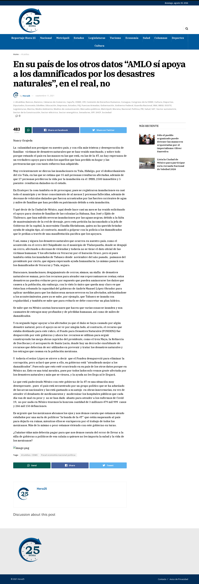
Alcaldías (25, 54)
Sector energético (68, 112)
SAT (153, 109)
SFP (93, 112)
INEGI (161, 105)
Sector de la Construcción (26, 112)
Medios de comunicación (66, 109)
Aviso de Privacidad (179, 579)
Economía (131, 37)
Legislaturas (96, 37)
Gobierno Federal (124, 105)
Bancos (29, 102)
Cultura (99, 45)
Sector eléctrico (49, 112)
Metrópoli (62, 37)
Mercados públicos (90, 109)
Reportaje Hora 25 (23, 37)
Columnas (160, 37)
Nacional (46, 37)
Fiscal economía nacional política (58, 455)
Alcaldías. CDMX (29, 455)
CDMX (78, 102)
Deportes (178, 37)
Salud (146, 37)
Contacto (162, 579)
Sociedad (106, 112)
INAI (155, 105)
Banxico (38, 102)
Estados (79, 37)
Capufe (70, 102)
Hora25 (26, 95)
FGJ (79, 105)
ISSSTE (168, 105)
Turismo (115, 37)
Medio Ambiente (44, 109)
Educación (51, 105)
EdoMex (40, 105)
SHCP (98, 112)
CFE (84, 102)
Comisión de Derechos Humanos (103, 102)
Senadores (84, 112)
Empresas (62, 105)
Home (16, 54)
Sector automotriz (166, 109)
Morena (117, 109)
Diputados (18, 105)
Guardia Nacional (143, 105)
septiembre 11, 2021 (44, 95)
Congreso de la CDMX (142, 102)
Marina (31, 109)
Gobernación (107, 105)
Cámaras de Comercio (55, 102)
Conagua (125, 102)
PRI (142, 109)
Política (136, 109)
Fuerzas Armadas (91, 105)
